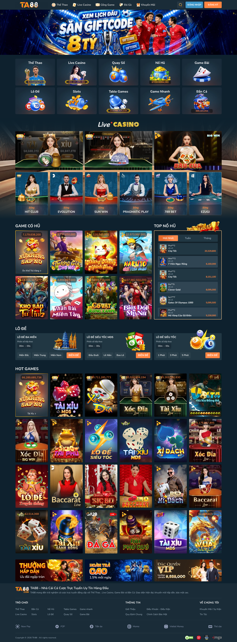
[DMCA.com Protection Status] (189, 638)
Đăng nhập (194, 4)
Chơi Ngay (32, 193)
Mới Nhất (168, 238)
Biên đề (74, 355)
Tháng (207, 238)
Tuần (188, 238)
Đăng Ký (213, 4)
